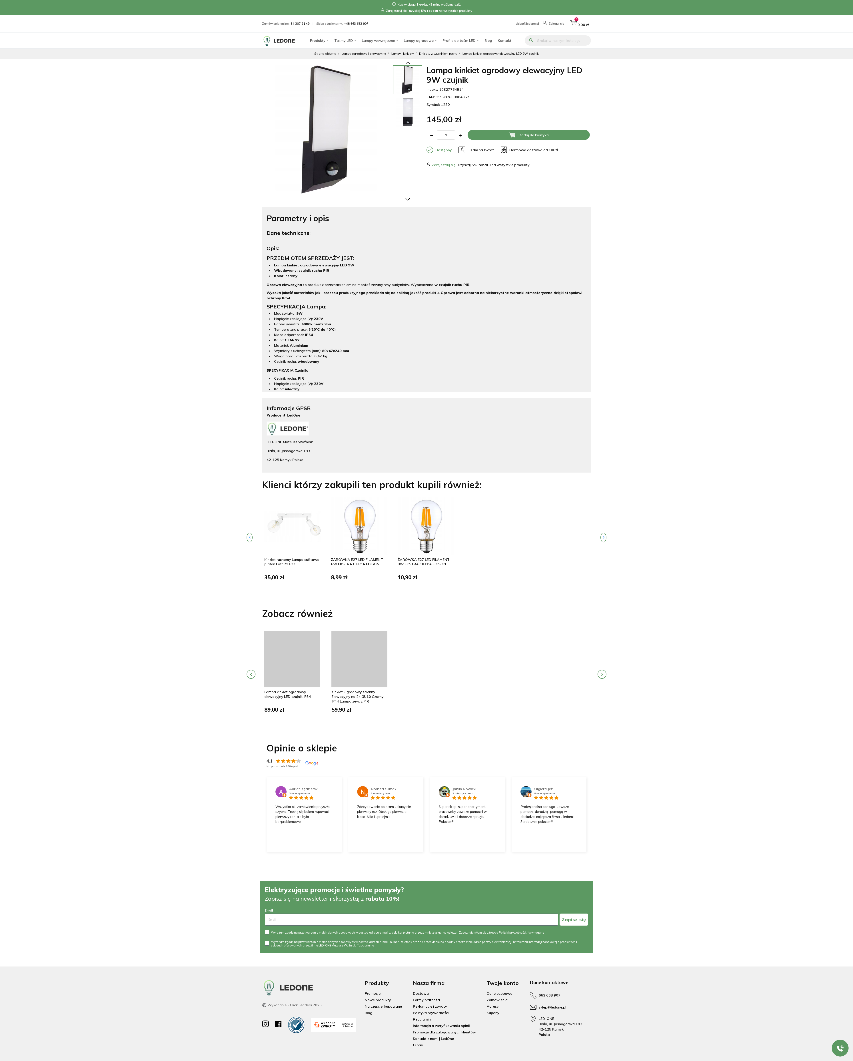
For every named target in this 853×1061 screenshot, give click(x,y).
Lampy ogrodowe (419, 40)
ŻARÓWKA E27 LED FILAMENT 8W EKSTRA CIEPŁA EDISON (424, 561)
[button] (579, 23)
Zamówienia (497, 1000)
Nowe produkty (378, 1000)
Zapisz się (574, 919)
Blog (488, 40)
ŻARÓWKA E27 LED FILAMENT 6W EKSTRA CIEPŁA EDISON (357, 561)
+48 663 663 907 (356, 24)
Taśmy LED (343, 40)
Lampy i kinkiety (402, 54)
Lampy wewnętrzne (378, 40)
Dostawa (421, 993)
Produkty (317, 40)
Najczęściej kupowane (383, 1006)
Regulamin (422, 1019)
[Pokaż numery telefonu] (840, 1048)
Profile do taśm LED (459, 40)
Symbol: (433, 104)
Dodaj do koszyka (534, 135)
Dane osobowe (499, 993)
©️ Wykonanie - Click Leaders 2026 (292, 1005)
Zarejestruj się (396, 11)
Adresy (493, 1006)
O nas (418, 1045)
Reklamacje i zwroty (430, 1006)
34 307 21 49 (300, 24)
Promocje (373, 993)
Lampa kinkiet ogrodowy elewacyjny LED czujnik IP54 (287, 694)
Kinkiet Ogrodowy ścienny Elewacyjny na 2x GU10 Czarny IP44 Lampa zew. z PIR (357, 696)
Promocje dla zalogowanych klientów (444, 1032)
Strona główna (325, 54)
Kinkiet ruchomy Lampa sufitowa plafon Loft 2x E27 (291, 561)
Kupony (493, 1013)
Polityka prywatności (431, 1013)
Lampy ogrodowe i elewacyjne (364, 54)
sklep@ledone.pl (527, 24)
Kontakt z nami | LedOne (433, 1038)
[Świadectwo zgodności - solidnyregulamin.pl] (296, 1025)
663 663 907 (549, 995)
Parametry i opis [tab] (298, 218)
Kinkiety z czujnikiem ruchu (438, 54)
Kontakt (504, 40)
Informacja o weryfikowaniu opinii (441, 1025)
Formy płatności (426, 1000)
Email (269, 910)
